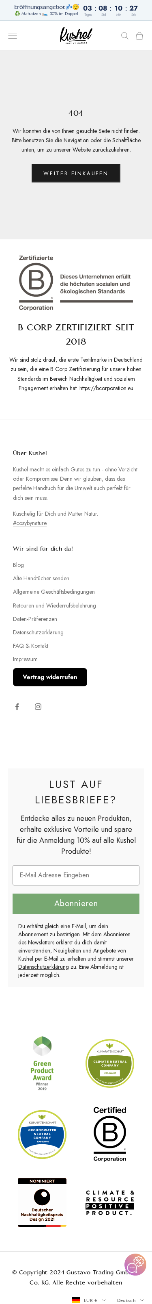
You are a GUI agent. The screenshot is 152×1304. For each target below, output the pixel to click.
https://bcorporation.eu (106, 388)
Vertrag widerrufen (50, 677)
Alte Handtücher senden (41, 578)
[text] (76, 792)
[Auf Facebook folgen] (17, 707)
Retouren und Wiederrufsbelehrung (54, 605)
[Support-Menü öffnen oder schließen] (135, 1265)
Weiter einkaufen (76, 173)
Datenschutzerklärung (38, 632)
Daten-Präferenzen (35, 619)
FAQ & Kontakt (30, 646)
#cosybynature (30, 523)
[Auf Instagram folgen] (38, 707)
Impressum (25, 659)
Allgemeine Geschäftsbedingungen (54, 592)
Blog (18, 565)
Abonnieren (76, 903)
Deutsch (126, 1300)
